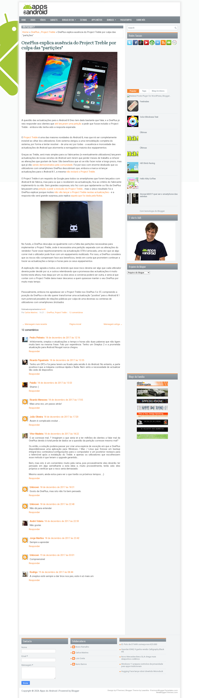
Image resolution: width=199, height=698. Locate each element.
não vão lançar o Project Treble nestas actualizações (81, 192)
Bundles (111, 19)
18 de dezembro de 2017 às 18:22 (61, 433)
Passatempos (126, 19)
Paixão (33, 382)
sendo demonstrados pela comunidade (52, 164)
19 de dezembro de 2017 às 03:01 (57, 555)
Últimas (83, 19)
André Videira (36, 521)
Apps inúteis (97, 19)
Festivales (144, 101)
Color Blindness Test (149, 117)
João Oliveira (36, 416)
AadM (43, 309)
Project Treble (48, 32)
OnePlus (35, 32)
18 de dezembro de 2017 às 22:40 (57, 504)
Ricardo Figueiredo (39, 360)
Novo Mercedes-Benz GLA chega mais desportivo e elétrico (138, 657)
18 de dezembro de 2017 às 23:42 (62, 538)
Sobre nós (140, 19)
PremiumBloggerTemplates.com (164, 690)
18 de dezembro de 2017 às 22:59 (61, 521)
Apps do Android (48, 690)
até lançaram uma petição (68, 123)
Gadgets (54, 19)
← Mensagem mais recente (34, 324)
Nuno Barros (81, 664)
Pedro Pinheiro (37, 337)
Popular (133, 91)
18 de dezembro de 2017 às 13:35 (67, 360)
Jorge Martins (37, 538)
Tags (144, 91)
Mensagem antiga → (113, 324)
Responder (34, 351)
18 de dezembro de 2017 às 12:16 (63, 337)
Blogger (160, 211)
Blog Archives (158, 91)
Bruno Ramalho (82, 647)
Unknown (34, 487)
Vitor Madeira (36, 433)
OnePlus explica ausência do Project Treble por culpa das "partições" (68, 45)
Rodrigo (34, 572)
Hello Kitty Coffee (148, 178)
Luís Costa (80, 658)
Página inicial (75, 324)
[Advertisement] (121, 9)
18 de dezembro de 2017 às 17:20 (61, 416)
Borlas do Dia (69, 19)
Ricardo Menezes (38, 399)
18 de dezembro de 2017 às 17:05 (65, 399)
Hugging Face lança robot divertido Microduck (142, 671)
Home (23, 19)
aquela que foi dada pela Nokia (86, 195)
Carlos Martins (81, 652)
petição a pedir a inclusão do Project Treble (60, 188)
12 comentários (76, 312)
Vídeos (43, 19)
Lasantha (145, 690)
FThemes (120, 690)
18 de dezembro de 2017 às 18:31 (57, 487)
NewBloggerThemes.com (167, 692)
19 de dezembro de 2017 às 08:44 (56, 572)
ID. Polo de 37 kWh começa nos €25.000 (139, 644)
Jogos (32, 19)
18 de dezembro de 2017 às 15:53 (54, 382)
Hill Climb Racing (147, 163)
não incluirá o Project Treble (80, 171)
